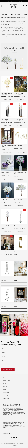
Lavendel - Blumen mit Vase (6, 172)
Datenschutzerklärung (20, 443)
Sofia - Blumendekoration (5, 199)
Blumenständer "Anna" (5, 277)
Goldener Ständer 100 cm (18, 93)
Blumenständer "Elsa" (18, 277)
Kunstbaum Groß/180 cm (18, 199)
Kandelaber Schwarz (4, 119)
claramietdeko (6, 443)
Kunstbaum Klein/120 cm (5, 225)
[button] (1, 6)
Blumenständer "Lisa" (18, 251)
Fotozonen (5, 386)
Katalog (4, 383)
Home (4, 377)
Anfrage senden (6, 398)
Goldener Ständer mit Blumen (6, 93)
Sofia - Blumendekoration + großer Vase (20, 173)
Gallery (4, 389)
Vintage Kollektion (6, 392)
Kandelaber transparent (18, 225)
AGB (26, 443)
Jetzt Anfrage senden (8, 369)
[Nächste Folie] (16, 337)
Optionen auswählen (7, 152)
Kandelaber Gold (4, 251)
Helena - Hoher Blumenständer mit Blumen (7, 146)
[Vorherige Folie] (11, 337)
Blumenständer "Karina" (18, 303)
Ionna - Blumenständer (18, 145)
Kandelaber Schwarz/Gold (18, 119)
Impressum (14, 445)
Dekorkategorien (6, 380)
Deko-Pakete (5, 395)
